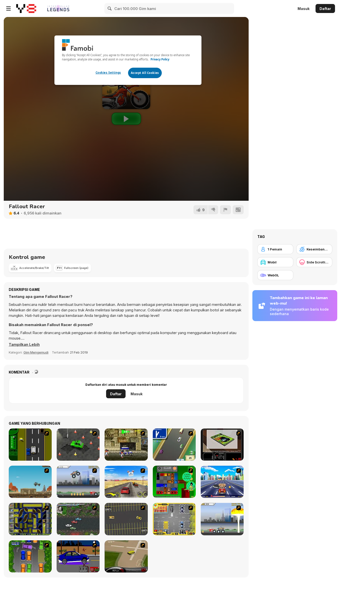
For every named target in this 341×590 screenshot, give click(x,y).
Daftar (325, 8)
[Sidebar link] (8, 8)
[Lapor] (225, 209)
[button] (24, 344)
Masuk (304, 8)
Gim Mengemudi (35, 352)
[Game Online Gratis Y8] (26, 8)
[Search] (109, 8)
